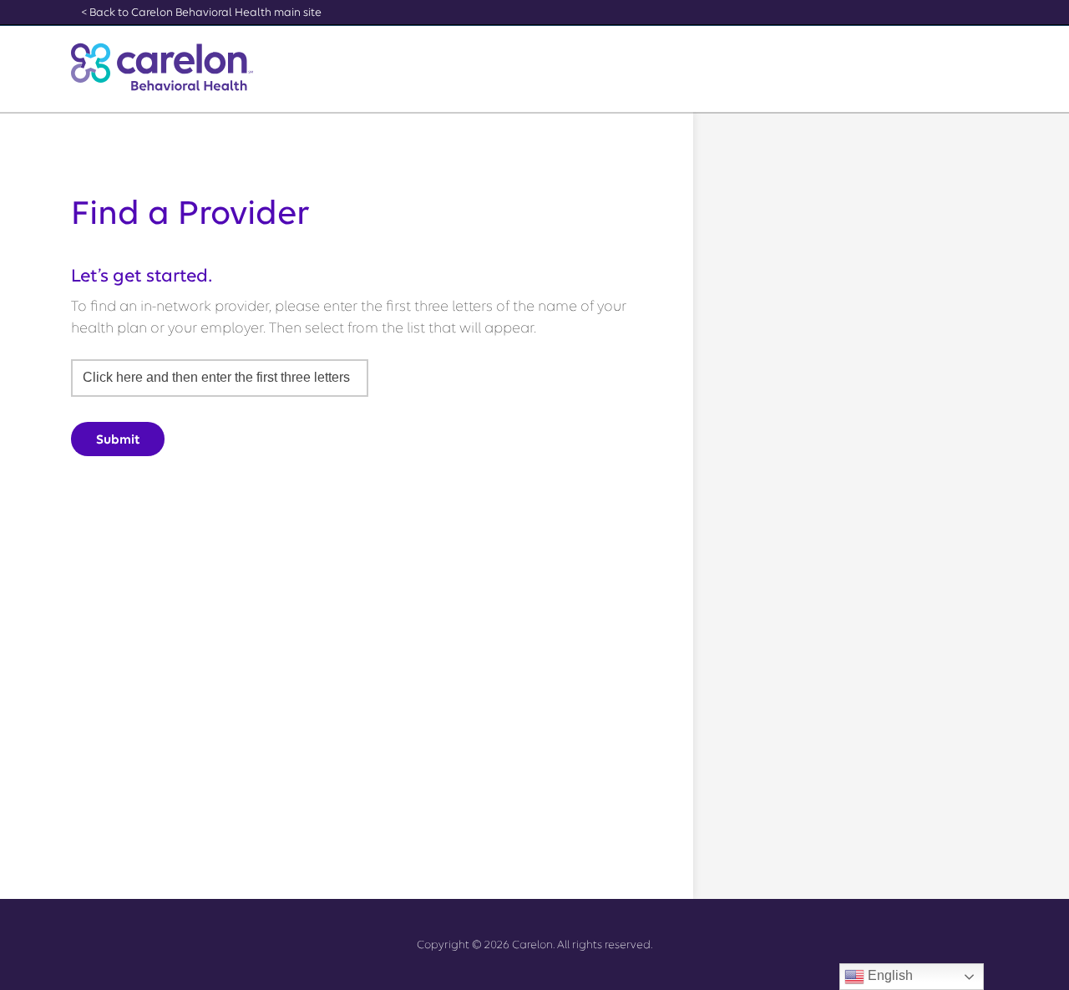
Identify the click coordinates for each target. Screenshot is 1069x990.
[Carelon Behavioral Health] (162, 67)
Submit (117, 439)
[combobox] (220, 378)
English (888, 975)
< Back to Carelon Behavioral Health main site (201, 12)
